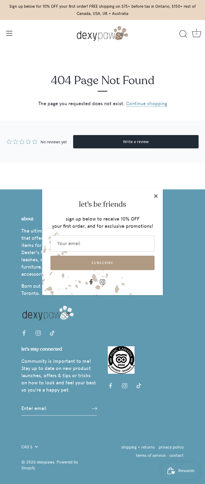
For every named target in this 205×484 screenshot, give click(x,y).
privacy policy (171, 447)
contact (176, 455)
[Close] (156, 196)
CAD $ (26, 446)
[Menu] (9, 33)
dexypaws (45, 462)
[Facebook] (91, 281)
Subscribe (102, 263)
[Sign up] (94, 408)
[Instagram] (102, 281)
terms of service (150, 455)
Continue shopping (146, 104)
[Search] (183, 34)
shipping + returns (138, 447)
